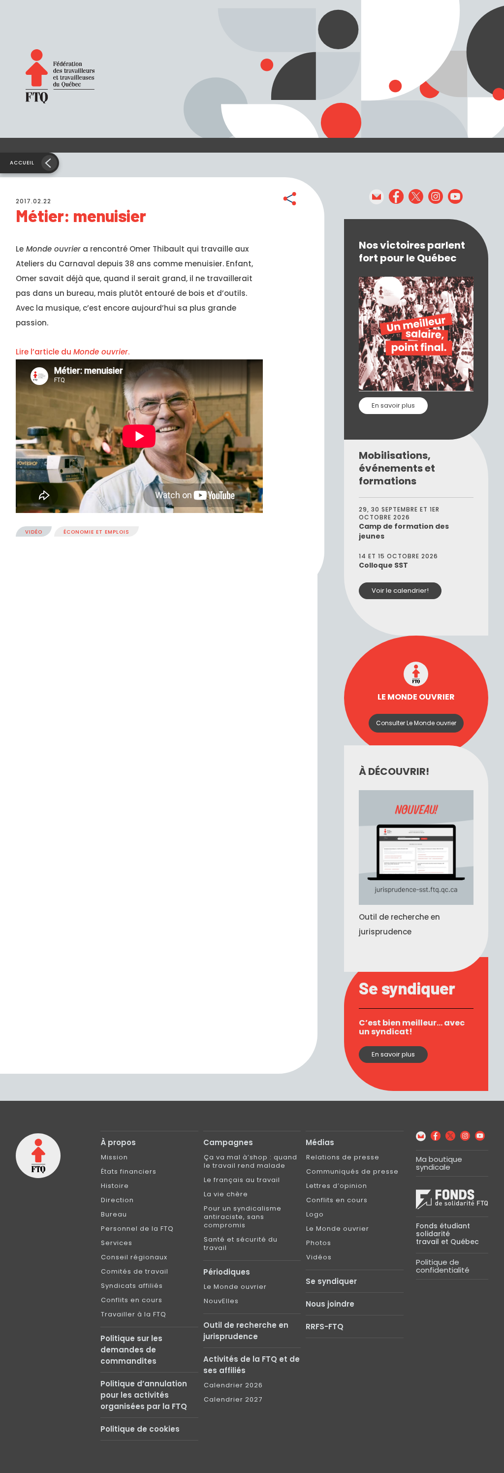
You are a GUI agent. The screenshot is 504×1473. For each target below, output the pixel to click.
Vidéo (33, 532)
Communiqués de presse (352, 1171)
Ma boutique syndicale (439, 1163)
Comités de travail (134, 1271)
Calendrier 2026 (233, 1385)
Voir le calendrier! (400, 590)
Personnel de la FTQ (137, 1228)
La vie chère (226, 1194)
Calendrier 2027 (233, 1399)
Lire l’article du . (72, 352)
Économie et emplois (96, 532)
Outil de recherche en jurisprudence (245, 1331)
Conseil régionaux (134, 1257)
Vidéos (319, 1257)
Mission (114, 1157)
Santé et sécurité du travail (241, 1243)
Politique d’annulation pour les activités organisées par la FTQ (143, 1394)
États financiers (129, 1171)
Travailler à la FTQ (133, 1314)
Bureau (114, 1214)
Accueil (22, 162)
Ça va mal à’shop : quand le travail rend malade (250, 1161)
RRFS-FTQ (325, 1326)
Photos (318, 1243)
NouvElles (221, 1301)
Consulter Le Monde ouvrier (416, 723)
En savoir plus (393, 405)
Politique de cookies (140, 1429)
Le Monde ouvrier (235, 1286)
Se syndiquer (331, 1281)
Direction (117, 1200)
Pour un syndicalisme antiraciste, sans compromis (243, 1217)
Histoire (115, 1185)
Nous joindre (330, 1304)
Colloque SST (383, 565)
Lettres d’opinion (336, 1185)
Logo (315, 1214)
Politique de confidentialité (443, 1266)
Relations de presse (342, 1157)
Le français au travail (242, 1180)
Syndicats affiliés (132, 1285)
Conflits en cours (131, 1300)
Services (116, 1243)
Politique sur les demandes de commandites (131, 1349)
